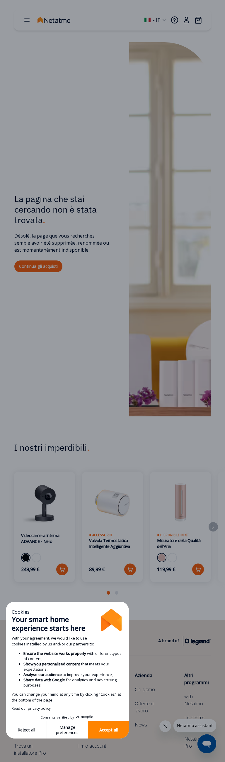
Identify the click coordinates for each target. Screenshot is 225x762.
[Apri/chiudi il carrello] (198, 20)
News (141, 724)
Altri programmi (196, 679)
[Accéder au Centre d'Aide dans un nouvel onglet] (174, 19)
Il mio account (91, 746)
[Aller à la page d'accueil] (60, 20)
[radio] (25, 557)
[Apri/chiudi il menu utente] (186, 20)
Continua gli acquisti (38, 266)
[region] (112, 534)
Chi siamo (145, 689)
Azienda (143, 675)
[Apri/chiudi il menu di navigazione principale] (27, 20)
